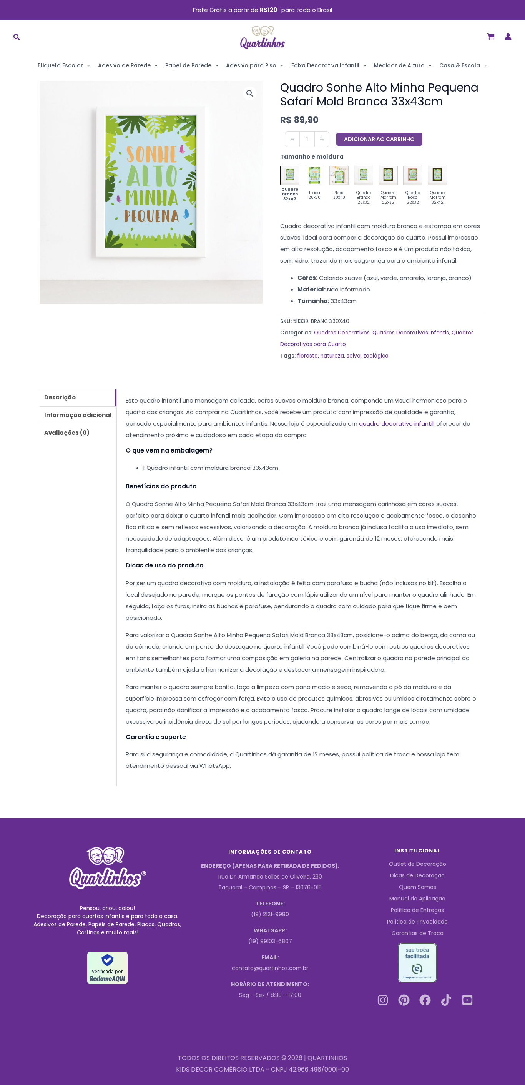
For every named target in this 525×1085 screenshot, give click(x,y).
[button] (16, 38)
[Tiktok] (446, 1000)
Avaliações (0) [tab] (67, 433)
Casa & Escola (459, 65)
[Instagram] (383, 1000)
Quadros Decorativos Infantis (410, 332)
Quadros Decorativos (342, 332)
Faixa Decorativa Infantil (325, 65)
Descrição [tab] (60, 397)
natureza (332, 355)
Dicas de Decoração (417, 875)
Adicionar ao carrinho (379, 139)
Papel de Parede (188, 65)
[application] (86, 65)
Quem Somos (417, 887)
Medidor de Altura (399, 65)
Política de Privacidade (417, 921)
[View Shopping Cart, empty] (491, 36)
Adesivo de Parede (124, 65)
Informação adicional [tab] (78, 415)
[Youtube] (467, 1000)
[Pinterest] (404, 1000)
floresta (307, 355)
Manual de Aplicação (417, 898)
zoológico (376, 355)
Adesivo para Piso (251, 65)
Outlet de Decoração (417, 864)
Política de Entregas (417, 910)
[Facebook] (425, 1000)
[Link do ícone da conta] (508, 36)
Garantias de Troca (418, 933)
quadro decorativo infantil (396, 423)
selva (354, 355)
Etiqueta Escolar (60, 65)
